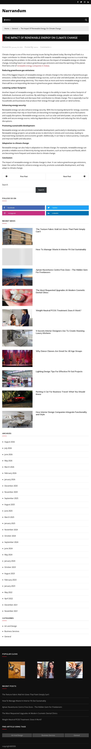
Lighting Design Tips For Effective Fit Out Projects (59, 371)
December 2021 (11, 605)
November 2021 (11, 611)
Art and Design (10, 626)
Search (5, 184)
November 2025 (11, 492)
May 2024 (8, 554)
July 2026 (8, 448)
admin (36, 47)
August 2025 (9, 504)
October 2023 (10, 567)
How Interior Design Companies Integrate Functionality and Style (61, 413)
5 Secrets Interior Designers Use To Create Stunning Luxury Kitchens (60, 332)
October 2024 (10, 536)
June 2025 (8, 511)
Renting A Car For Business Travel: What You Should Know (60, 392)
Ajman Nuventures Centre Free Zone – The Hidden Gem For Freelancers (62, 271)
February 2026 (10, 473)
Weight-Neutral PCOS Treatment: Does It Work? (58, 310)
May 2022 (8, 592)
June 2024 (8, 548)
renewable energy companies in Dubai (33, 66)
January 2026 (9, 479)
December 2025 (11, 486)
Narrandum (14, 10)
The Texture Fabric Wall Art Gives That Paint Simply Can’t (60, 230)
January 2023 (9, 586)
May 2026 (8, 460)
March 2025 (9, 517)
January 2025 (9, 523)
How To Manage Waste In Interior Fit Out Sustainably (61, 249)
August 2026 (9, 442)
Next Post (67, 176)
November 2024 (11, 529)
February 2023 (10, 580)
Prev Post (24, 176)
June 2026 (8, 454)
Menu (8, 20)
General (7, 636)
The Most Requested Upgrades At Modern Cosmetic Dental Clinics (60, 291)
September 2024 (11, 542)
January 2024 (9, 561)
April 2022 (8, 598)
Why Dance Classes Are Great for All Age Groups (59, 351)
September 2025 (11, 498)
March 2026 (9, 467)
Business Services (11, 631)
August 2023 (9, 573)
